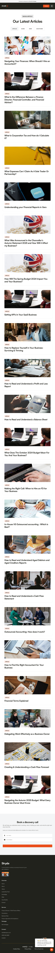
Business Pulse (5, 916)
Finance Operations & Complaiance (10, 918)
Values (3, 889)
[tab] (14, 29)
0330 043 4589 (5, 935)
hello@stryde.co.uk (6, 932)
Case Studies (5, 899)
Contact (46, 6)
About (3, 886)
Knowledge (4, 894)
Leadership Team (6, 891)
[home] (5, 6)
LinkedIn (4, 938)
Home (3, 883)
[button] (51, 6)
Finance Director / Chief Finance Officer (11, 910)
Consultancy (4, 913)
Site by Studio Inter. (39, 949)
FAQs (3, 897)
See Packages (5, 924)
